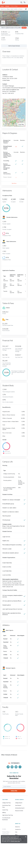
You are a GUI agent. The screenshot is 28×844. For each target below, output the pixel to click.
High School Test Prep (7, 815)
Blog (16, 834)
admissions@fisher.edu (12, 89)
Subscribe (14, 791)
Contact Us (18, 829)
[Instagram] (20, 767)
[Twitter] (8, 767)
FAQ (16, 832)
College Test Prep (6, 802)
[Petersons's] (3, 2)
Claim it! (24, 27)
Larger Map (21, 124)
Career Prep (5, 810)
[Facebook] (12, 767)
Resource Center (19, 810)
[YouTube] (16, 767)
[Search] (21, 2)
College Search (18, 802)
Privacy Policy (5, 832)
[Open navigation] (24, 2)
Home (2, 6)
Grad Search (18, 805)
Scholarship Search (19, 808)
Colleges (7, 6)
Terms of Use (5, 833)
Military (4, 812)
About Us (17, 826)
